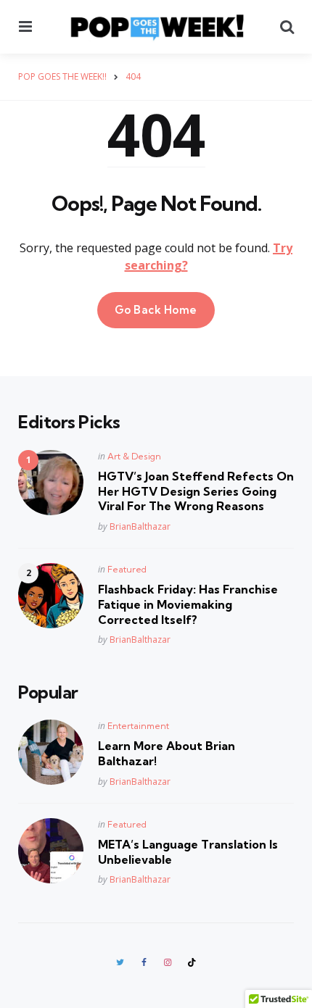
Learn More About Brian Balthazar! (166, 753)
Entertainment (138, 725)
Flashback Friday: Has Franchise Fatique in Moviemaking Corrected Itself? (188, 604)
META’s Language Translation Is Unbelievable (188, 852)
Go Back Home (156, 310)
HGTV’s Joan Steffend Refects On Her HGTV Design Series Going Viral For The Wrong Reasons (196, 491)
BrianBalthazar (140, 526)
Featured (127, 569)
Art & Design (134, 456)
